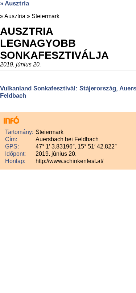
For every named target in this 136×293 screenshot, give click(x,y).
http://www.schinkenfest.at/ (69, 161)
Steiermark (45, 16)
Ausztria (14, 16)
